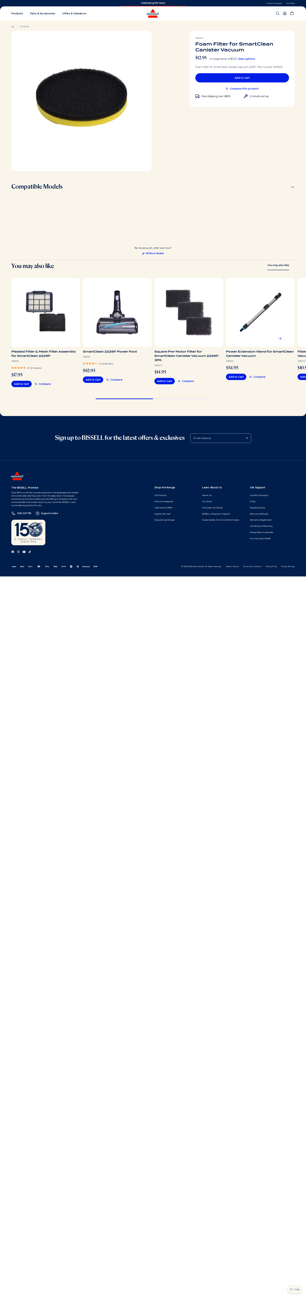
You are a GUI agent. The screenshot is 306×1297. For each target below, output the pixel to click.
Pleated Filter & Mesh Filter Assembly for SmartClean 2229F (43, 354)
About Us (206, 495)
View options (246, 58)
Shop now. (165, 3)
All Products (160, 495)
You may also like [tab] (278, 265)
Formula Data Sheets (260, 538)
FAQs (252, 501)
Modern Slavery (232, 566)
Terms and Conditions (252, 566)
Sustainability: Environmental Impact (220, 519)
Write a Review (153, 253)
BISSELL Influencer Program (216, 513)
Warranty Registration (261, 519)
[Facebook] (12, 551)
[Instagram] (18, 551)
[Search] (277, 13)
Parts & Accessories (163, 501)
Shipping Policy (257, 507)
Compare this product (244, 88)
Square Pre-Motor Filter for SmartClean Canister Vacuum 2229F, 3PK (186, 356)
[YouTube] (24, 551)
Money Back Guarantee (261, 532)
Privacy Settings (288, 566)
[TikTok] (29, 551)
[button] (26, 368)
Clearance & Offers (163, 507)
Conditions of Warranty (261, 526)
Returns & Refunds (259, 513)
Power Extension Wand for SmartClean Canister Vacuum (260, 354)
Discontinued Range (164, 519)
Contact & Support (274, 3)
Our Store (291, 3)
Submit (245, 437)
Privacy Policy (271, 566)
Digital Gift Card (162, 513)
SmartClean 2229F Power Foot (110, 351)
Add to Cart (242, 77)
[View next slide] (279, 338)
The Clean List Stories (212, 507)
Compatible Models (37, 187)
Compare (45, 384)
